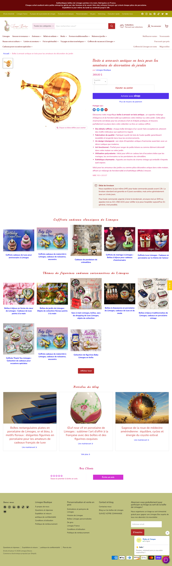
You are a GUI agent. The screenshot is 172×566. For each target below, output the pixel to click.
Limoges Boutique (103, 70)
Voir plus (85, 454)
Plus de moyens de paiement (130, 102)
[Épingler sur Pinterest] (106, 109)
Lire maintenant (29, 447)
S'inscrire (137, 532)
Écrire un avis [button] (108, 477)
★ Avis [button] (169, 285)
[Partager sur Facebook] (94, 109)
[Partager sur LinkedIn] (102, 109)
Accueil (6, 54)
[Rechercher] (111, 26)
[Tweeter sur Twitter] (98, 109)
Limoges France (22, 14)
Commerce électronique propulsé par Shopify (19, 553)
